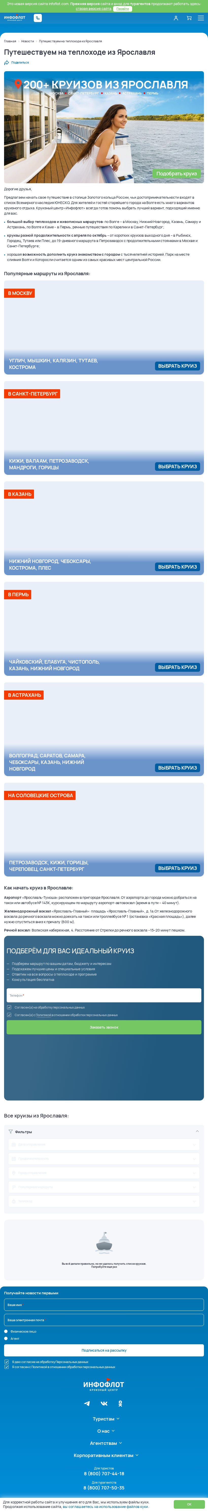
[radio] (6, 1331)
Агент (15, 1338)
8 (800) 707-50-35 (104, 1488)
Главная (10, 41)
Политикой (43, 1015)
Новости (27, 41)
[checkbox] (9, 1007)
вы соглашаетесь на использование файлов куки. (106, 1506)
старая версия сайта (93, 8)
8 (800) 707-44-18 (104, 1473)
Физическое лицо (23, 1331)
